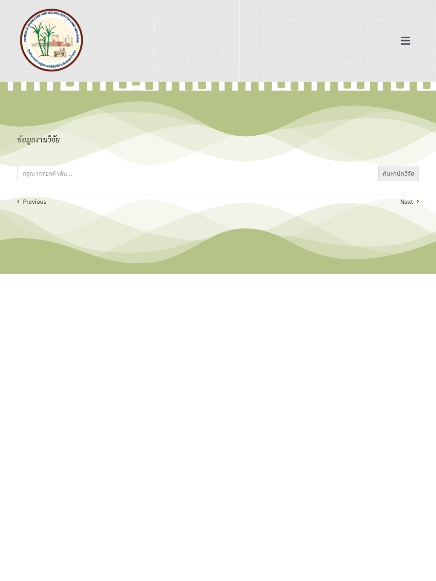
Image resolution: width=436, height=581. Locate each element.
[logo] (51, 9)
